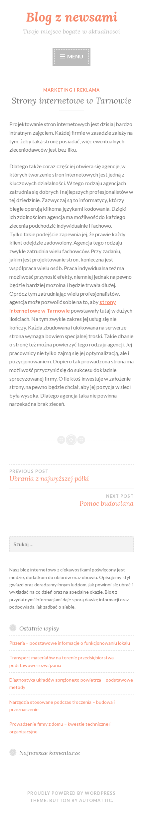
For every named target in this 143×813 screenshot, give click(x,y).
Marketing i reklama (71, 90)
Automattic (95, 800)
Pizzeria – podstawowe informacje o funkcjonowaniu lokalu (69, 643)
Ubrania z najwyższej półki (49, 475)
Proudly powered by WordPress (71, 793)
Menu (75, 56)
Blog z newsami (71, 17)
